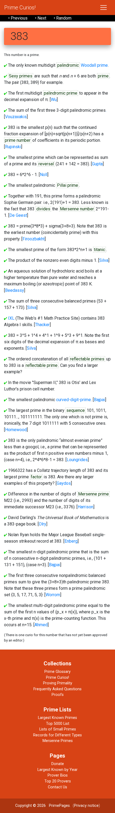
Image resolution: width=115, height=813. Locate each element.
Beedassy (14, 290)
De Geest (18, 215)
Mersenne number (77, 208)
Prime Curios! (20, 7)
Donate (57, 764)
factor (36, 476)
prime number (17, 140)
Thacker (42, 324)
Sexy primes (20, 76)
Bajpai (99, 399)
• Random (62, 18)
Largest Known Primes (57, 717)
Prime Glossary (57, 671)
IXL (11, 318)
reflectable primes (87, 358)
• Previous (18, 18)
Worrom (52, 594)
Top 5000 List (57, 723)
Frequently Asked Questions (57, 689)
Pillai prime (67, 185)
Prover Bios (58, 775)
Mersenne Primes (58, 741)
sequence (75, 410)
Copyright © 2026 (30, 805)
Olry (42, 524)
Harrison (85, 506)
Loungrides (77, 459)
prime (103, 76)
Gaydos (64, 483)
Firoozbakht (33, 238)
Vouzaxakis (16, 116)
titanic (99, 249)
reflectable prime (41, 365)
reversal (46, 163)
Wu (54, 99)
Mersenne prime (93, 494)
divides (43, 208)
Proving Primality (57, 683)
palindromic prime (60, 93)
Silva (103, 260)
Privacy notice (86, 805)
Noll (43, 174)
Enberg (71, 541)
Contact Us (57, 787)
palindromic (68, 65)
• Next (40, 18)
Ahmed (41, 624)
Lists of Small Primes (57, 729)
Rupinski (13, 146)
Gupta (97, 163)
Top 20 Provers (57, 781)
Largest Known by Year (57, 769)
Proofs (58, 694)
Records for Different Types (57, 735)
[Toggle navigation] (103, 7)
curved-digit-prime (73, 399)
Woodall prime (94, 65)
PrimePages (59, 805)
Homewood (16, 429)
